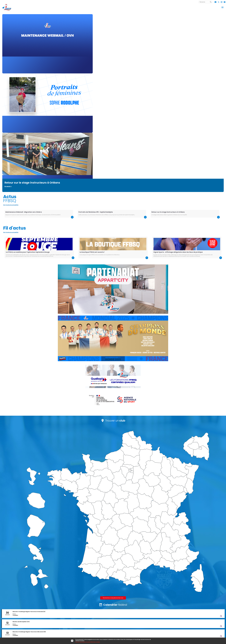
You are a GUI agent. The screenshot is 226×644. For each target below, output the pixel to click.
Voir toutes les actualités (10, 205)
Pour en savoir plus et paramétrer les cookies (87, 642)
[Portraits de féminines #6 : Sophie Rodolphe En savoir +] (113, 103)
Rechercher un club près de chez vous (113, 598)
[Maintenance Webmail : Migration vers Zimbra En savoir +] (113, 43)
